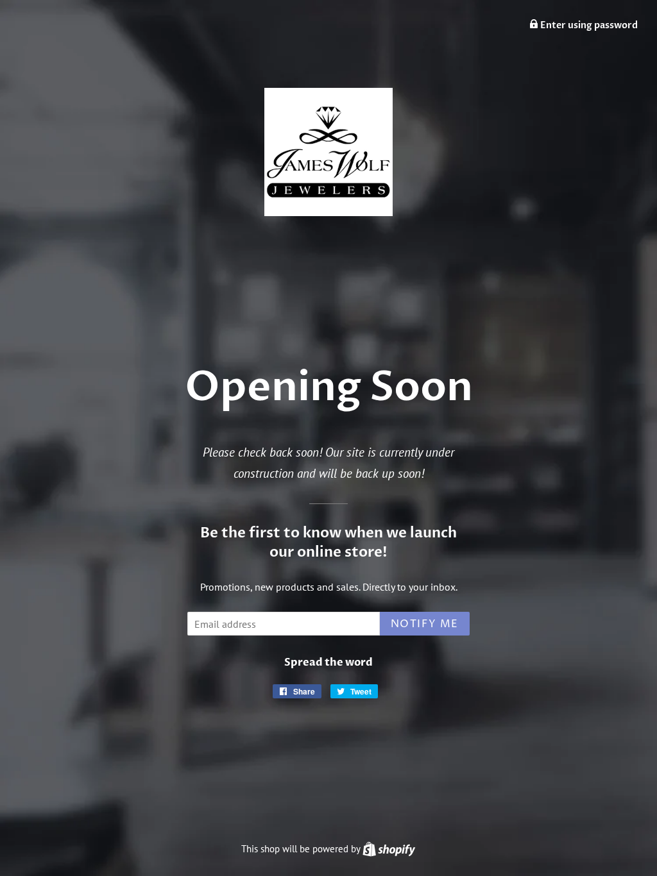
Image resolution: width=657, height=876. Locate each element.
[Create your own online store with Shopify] (389, 849)
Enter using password (588, 25)
